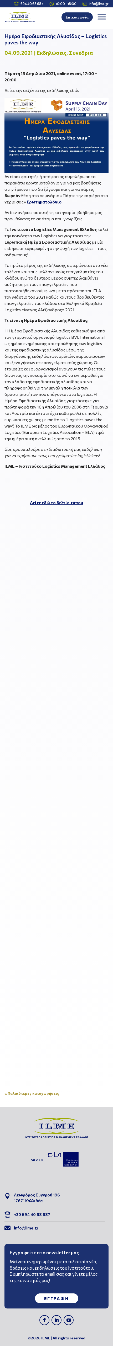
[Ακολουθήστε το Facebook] (44, 1320)
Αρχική (43, 620)
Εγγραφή (56, 1298)
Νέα (58, 814)
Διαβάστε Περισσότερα (36, 690)
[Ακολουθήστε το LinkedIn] (56, 1320)
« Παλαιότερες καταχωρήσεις (31, 1093)
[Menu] (101, 17)
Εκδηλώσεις (51, 52)
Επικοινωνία (77, 17)
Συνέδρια (81, 52)
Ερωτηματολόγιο (44, 201)
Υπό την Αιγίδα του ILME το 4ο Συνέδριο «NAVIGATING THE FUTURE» (53, 984)
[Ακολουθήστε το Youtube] (69, 1320)
